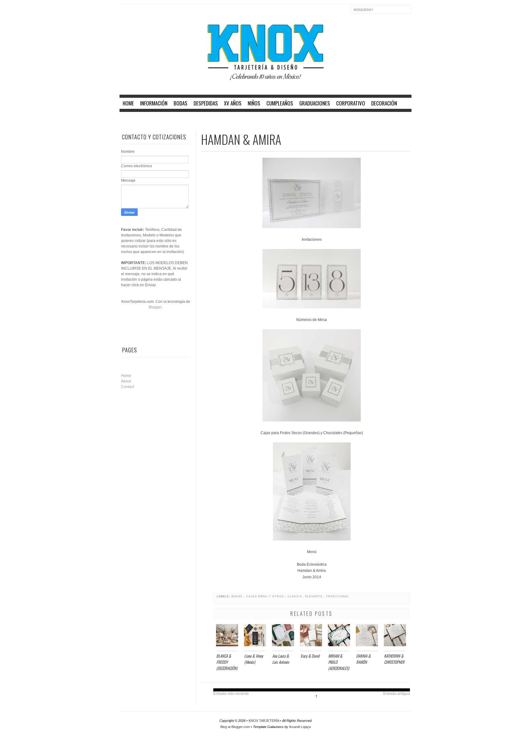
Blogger (155, 307)
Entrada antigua (396, 693)
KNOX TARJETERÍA (264, 720)
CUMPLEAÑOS (279, 103)
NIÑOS (254, 103)
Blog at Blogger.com (235, 727)
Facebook (124, 13)
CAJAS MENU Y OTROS (265, 596)
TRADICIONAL (337, 596)
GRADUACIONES (314, 103)
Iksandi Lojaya (300, 727)
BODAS (180, 103)
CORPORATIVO (350, 103)
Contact (127, 387)
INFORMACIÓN (153, 103)
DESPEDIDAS (206, 103)
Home (126, 376)
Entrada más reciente (231, 693)
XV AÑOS (233, 103)
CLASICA (295, 596)
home (128, 103)
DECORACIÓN (384, 103)
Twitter (137, 13)
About (126, 381)
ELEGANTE (314, 596)
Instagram (150, 13)
